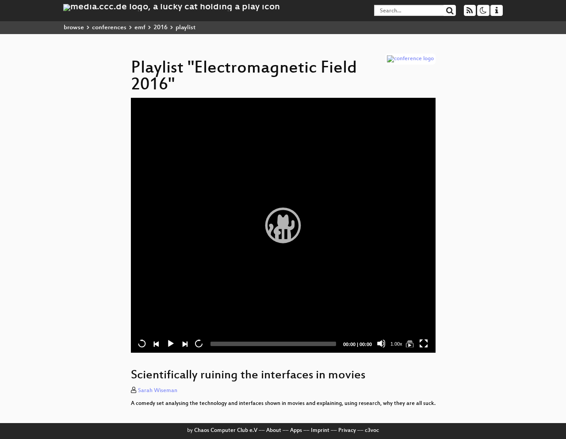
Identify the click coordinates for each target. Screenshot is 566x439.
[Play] (283, 225)
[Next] (184, 343)
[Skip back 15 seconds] (142, 343)
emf (139, 27)
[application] (283, 225)
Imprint (320, 430)
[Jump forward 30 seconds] (199, 343)
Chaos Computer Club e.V (225, 430)
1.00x (396, 344)
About (273, 430)
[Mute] (381, 343)
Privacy (347, 430)
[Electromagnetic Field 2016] (409, 343)
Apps (296, 430)
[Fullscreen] (424, 343)
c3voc (372, 430)
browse (74, 27)
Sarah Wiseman (157, 391)
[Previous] (156, 343)
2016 (160, 27)
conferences (109, 27)
